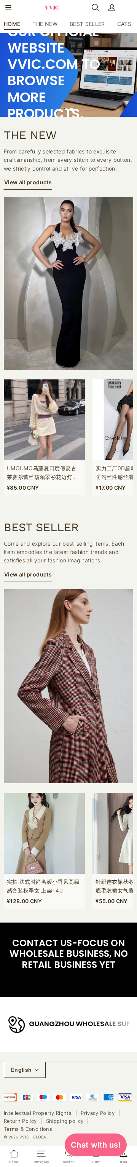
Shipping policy (65, 1121)
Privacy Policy (98, 1113)
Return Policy (20, 1121)
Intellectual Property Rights (38, 1113)
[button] (8, 7)
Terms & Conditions (28, 1129)
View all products (28, 182)
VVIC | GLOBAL (34, 1137)
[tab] (65, 109)
